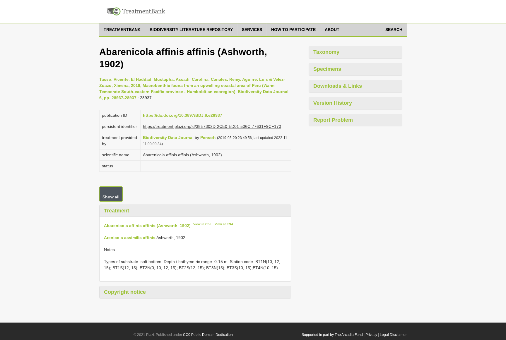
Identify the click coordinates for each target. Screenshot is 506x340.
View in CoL (202, 224)
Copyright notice (125, 292)
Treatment (116, 211)
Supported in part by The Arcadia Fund (332, 335)
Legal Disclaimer (393, 335)
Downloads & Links (337, 86)
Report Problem (333, 120)
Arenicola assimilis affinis (129, 237)
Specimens (327, 69)
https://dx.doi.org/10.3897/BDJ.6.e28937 (182, 115)
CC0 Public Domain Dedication (208, 335)
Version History (332, 103)
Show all (110, 197)
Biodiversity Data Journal (168, 137)
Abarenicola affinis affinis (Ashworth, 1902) (147, 225)
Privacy (371, 335)
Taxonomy (326, 52)
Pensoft (208, 137)
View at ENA (224, 224)
